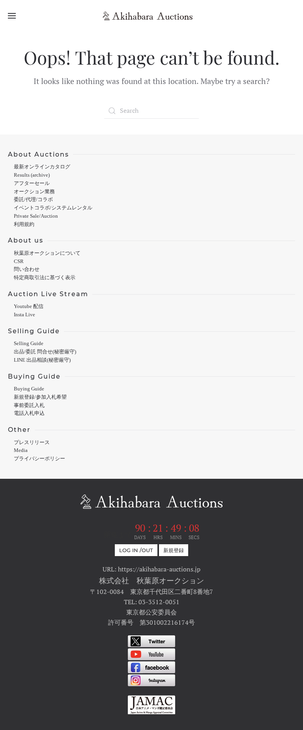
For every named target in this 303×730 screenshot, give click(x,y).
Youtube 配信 (28, 306)
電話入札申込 (29, 413)
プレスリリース (32, 442)
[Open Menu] (12, 16)
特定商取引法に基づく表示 (44, 277)
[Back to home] (151, 16)
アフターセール (32, 183)
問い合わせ (26, 269)
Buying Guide (29, 389)
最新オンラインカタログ (42, 167)
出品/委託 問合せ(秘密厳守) (45, 352)
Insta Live (24, 314)
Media (21, 450)
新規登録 (173, 550)
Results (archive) (32, 175)
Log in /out (136, 550)
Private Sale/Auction (36, 216)
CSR (19, 261)
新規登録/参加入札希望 (40, 397)
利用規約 (24, 224)
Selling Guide (28, 343)
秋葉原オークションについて (47, 253)
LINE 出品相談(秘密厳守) (42, 360)
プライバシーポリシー (39, 458)
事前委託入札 (29, 405)
